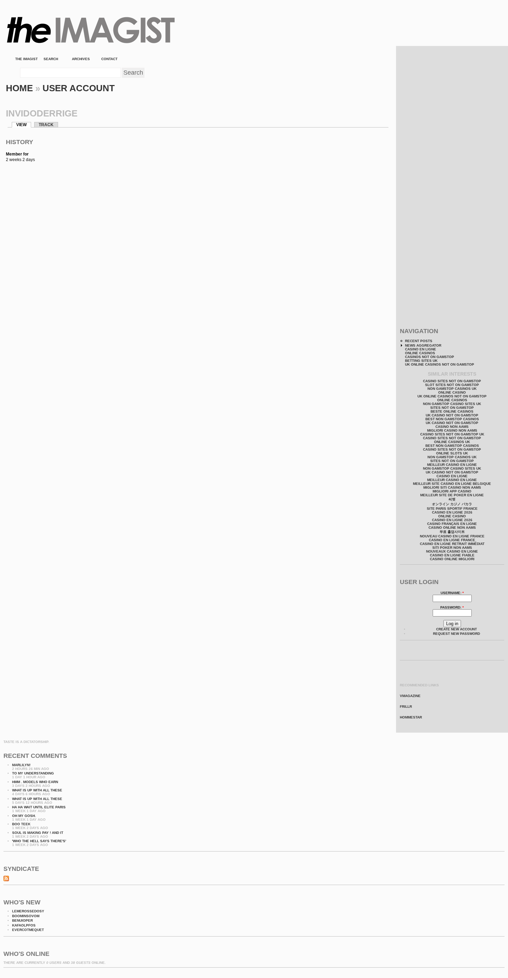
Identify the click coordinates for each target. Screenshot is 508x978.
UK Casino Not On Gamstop (452, 415)
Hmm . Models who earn (35, 782)
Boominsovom (25, 916)
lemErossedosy (28, 911)
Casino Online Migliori (452, 559)
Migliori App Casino (452, 491)
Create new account (456, 629)
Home (19, 88)
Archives (81, 59)
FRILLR (406, 706)
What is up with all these (37, 790)
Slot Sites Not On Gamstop (452, 385)
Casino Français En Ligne (452, 524)
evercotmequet (28, 930)
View (21, 124)
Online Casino (452, 392)
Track (46, 124)
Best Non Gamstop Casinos (452, 419)
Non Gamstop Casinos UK (452, 389)
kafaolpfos (24, 925)
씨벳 (452, 499)
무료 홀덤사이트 (452, 532)
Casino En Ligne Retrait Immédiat (452, 544)
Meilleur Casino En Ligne (452, 465)
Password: (452, 607)
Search (51, 59)
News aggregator (423, 345)
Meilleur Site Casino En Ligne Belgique (452, 484)
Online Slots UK (452, 453)
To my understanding (33, 773)
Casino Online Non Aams (452, 527)
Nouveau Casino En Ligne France (452, 536)
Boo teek (21, 824)
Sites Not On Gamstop (452, 408)
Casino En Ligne (420, 349)
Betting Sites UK (421, 361)
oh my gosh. (24, 816)
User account (79, 88)
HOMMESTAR (411, 717)
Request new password (456, 634)
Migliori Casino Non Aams (452, 430)
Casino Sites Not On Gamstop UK (452, 434)
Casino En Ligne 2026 (452, 512)
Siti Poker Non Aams (452, 547)
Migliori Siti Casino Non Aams (452, 487)
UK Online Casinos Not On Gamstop (439, 364)
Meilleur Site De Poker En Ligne (452, 495)
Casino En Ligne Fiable (452, 555)
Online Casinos (420, 353)
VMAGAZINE (410, 696)
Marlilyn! (21, 765)
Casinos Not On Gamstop (429, 357)
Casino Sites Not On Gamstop (452, 381)
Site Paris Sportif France (452, 508)
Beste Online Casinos (452, 411)
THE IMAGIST (26, 59)
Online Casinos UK (452, 442)
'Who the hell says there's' (39, 841)
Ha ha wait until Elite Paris (39, 807)
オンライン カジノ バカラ (452, 504)
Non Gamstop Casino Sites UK (452, 404)
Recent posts (418, 341)
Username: (452, 593)
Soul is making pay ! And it (37, 833)
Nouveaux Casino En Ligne (452, 551)
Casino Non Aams (452, 427)
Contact (111, 59)
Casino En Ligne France (452, 540)
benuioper (22, 920)
